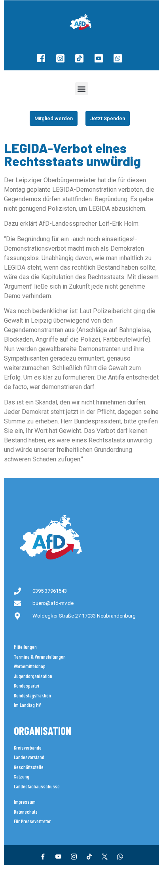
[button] (81, 88)
